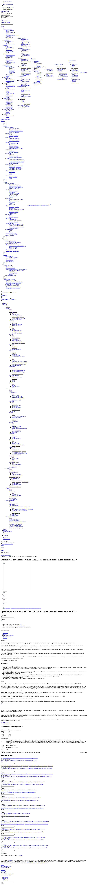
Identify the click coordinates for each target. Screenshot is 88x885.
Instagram (5, 878)
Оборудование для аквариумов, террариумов (22, 509)
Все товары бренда (5, 722)
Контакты (20, 855)
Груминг (14, 336)
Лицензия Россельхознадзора (7, 873)
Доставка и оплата (5, 867)
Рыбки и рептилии (13, 503)
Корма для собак (15, 395)
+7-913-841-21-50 (5, 11)
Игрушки (14, 353)
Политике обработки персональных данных (37, 862)
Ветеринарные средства (14, 519)
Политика (3, 872)
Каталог (8, 307)
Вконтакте (11, 7)
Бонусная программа (5, 868)
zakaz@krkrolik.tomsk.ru (7, 544)
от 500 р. (20, 624)
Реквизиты (3, 871)
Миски (13, 360)
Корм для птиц (15, 494)
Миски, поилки (15, 449)
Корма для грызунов (16, 474)
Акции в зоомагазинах (6, 866)
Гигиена (13, 329)
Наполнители (15, 369)
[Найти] (1, 25)
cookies (10, 860)
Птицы (10, 490)
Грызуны (11, 470)
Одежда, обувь (15, 458)
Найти (2, 883)
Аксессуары (14, 346)
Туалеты (13, 385)
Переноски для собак (16, 464)
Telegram (10, 9)
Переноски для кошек (17, 377)
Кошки (10, 310)
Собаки (10, 391)
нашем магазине (21, 625)
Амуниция (14, 323)
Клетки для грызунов (17, 480)
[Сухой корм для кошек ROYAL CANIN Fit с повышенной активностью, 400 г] (17, 589)
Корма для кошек (16, 314)
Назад (7, 305)
